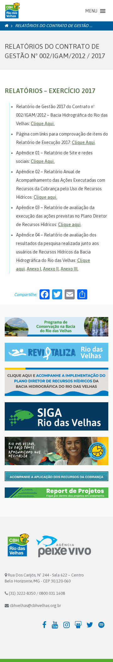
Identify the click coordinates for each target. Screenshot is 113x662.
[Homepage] (6, 25)
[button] (91, 11)
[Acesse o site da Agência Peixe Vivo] (63, 546)
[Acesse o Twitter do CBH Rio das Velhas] (91, 624)
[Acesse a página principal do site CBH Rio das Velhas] (17, 546)
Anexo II (51, 268)
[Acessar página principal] (11, 11)
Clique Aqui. (43, 123)
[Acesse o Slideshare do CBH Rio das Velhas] (80, 624)
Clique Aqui (83, 142)
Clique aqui (69, 224)
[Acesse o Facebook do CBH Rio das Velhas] (45, 624)
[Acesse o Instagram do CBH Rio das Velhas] (68, 624)
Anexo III (69, 268)
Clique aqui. (45, 197)
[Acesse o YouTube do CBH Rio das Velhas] (56, 624)
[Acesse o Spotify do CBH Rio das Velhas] (103, 624)
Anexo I (34, 268)
